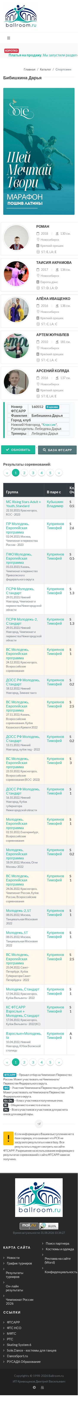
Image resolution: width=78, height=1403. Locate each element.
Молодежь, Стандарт (22, 989)
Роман (42, 226)
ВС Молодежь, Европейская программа (17, 653)
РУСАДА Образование (24, 1361)
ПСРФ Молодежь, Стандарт (20, 591)
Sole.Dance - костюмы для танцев (31, 1350)
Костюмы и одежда (60, 1249)
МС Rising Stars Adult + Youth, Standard (23, 504)
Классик (49, 424)
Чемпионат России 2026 (19, 1301)
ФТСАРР (13, 1322)
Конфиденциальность (61, 1272)
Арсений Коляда (52, 370)
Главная (29, 69)
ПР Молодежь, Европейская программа (17, 528)
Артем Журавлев (52, 334)
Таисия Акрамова (54, 262)
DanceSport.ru (17, 1356)
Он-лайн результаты (14, 1288)
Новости (13, 1258)
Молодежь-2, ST (18, 910)
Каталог (45, 69)
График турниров (19, 1263)
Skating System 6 (19, 1345)
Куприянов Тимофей (55, 526)
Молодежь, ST (17, 932)
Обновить (20, 450)
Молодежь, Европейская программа (16, 823)
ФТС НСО (14, 1328)
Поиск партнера (57, 1243)
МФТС (11, 1333)
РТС (10, 1339)
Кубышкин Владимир (55, 504)
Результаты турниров (14, 1275)
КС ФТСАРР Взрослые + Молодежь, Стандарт (22, 1011)
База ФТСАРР (59, 450)
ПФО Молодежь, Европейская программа (19, 558)
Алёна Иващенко (53, 298)
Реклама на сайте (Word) (58, 1260)
